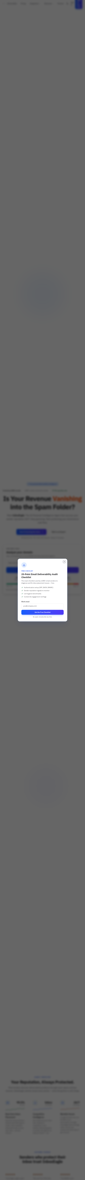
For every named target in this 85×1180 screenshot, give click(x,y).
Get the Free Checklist (42, 612)
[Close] (64, 562)
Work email (25, 602)
